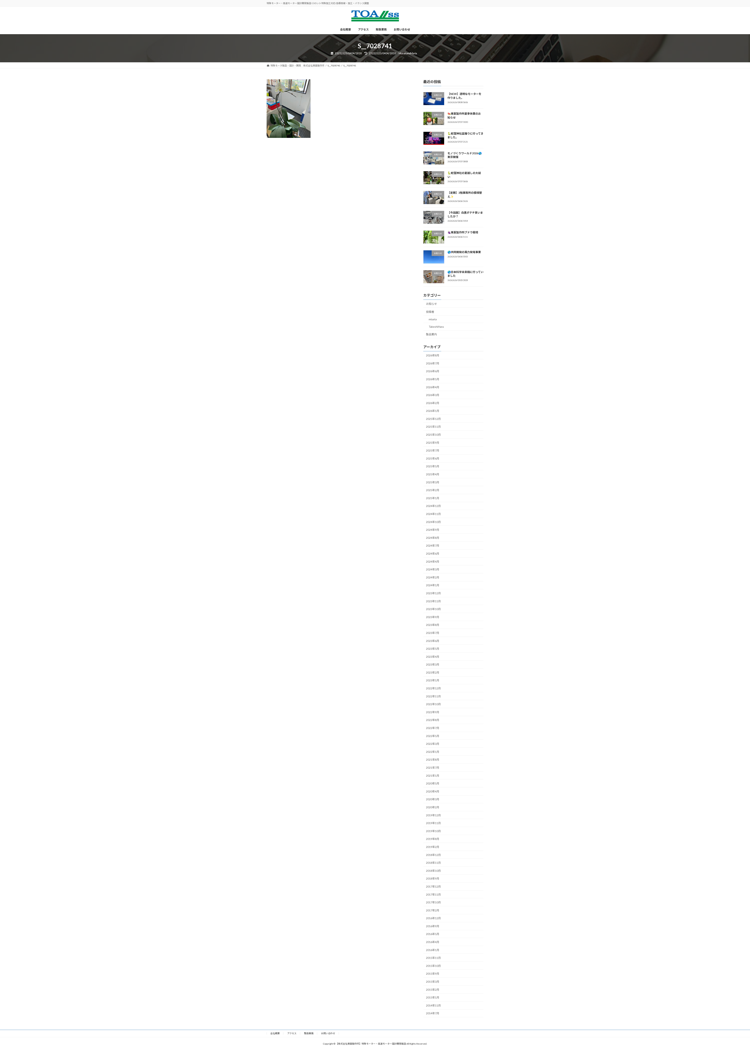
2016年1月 (432, 950)
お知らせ (431, 303)
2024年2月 (432, 577)
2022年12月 (433, 688)
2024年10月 (433, 522)
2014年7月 (432, 1013)
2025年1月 (432, 498)
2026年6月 (432, 371)
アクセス (291, 1033)
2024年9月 (432, 529)
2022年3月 (432, 743)
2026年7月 (432, 363)
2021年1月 (432, 775)
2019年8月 (432, 839)
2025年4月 (432, 474)
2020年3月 (432, 799)
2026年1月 (432, 410)
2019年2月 (432, 847)
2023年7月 (432, 632)
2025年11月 (433, 426)
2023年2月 (432, 672)
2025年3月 (432, 482)
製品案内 (431, 334)
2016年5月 (432, 934)
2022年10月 (433, 704)
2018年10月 (433, 870)
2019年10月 (433, 831)
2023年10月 (433, 609)
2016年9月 (432, 926)
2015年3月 (432, 981)
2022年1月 (432, 751)
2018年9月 (432, 878)
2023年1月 (432, 680)
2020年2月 (432, 807)
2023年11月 (433, 601)
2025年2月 (432, 490)
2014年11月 (433, 1005)
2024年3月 (432, 569)
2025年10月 (433, 434)
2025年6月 (432, 458)
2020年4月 (432, 791)
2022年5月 (432, 736)
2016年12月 (433, 918)
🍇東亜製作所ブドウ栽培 (462, 232)
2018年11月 (433, 862)
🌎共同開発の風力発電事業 (464, 252)
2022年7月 (432, 728)
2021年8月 (432, 759)
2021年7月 (432, 767)
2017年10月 (433, 902)
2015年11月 (433, 957)
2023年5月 (432, 648)
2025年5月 (432, 466)
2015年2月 (432, 989)
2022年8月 (432, 720)
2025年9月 (432, 442)
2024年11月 (433, 514)
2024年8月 (432, 537)
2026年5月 (432, 379)
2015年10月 (433, 965)
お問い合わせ (328, 1033)
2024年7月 (432, 545)
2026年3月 (432, 395)
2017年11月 (433, 894)
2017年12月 (433, 886)
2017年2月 (432, 910)
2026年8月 (432, 355)
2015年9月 (432, 973)
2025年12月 (433, 418)
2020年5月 (432, 783)
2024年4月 (432, 561)
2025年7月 (432, 450)
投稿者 (430, 311)
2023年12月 (433, 593)
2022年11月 (433, 696)
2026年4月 (432, 387)
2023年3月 (432, 664)
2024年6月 (432, 553)
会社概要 (275, 1033)
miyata (433, 319)
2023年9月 (432, 617)
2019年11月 (433, 823)
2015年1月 (432, 997)
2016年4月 (432, 942)
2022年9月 (432, 712)
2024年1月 (432, 585)
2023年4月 (432, 656)
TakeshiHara (436, 326)
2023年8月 (432, 624)
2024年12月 (433, 506)
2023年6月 (432, 640)
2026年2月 (432, 403)
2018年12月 (433, 855)
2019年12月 (433, 815)
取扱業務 (308, 1033)
